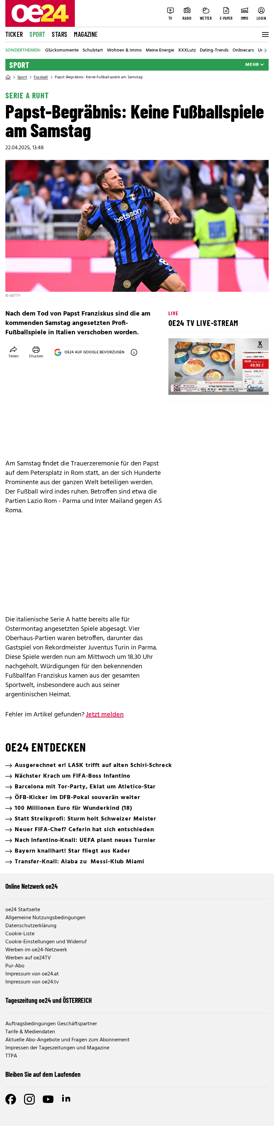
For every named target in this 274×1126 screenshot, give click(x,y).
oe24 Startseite (22, 909)
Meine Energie (160, 51)
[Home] (8, 77)
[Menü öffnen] (264, 34)
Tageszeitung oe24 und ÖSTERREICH (48, 1000)
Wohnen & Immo (124, 51)
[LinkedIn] (66, 1099)
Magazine (86, 34)
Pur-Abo (14, 966)
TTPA (11, 1056)
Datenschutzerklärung (30, 926)
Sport (37, 34)
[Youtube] (48, 1099)
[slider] (201, 384)
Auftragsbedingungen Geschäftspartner (51, 1024)
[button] (179, 384)
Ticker (14, 34)
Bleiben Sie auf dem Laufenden (43, 1074)
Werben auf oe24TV (28, 958)
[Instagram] (29, 1099)
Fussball (41, 77)
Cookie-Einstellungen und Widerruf (46, 942)
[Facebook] (10, 1099)
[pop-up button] (247, 384)
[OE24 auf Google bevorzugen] (134, 352)
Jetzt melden (105, 714)
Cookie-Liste (19, 934)
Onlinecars (243, 51)
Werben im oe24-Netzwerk (36, 950)
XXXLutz (187, 51)
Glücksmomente (62, 51)
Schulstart (93, 51)
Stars (59, 34)
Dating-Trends (214, 51)
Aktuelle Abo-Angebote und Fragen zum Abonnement (67, 1040)
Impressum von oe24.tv (32, 982)
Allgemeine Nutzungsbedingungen (45, 918)
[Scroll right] (265, 50)
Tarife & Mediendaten (30, 1032)
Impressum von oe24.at (32, 974)
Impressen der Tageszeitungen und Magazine (57, 1048)
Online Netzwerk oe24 (31, 886)
